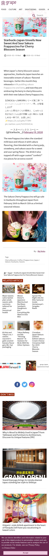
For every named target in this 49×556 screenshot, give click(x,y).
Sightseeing (30, 9)
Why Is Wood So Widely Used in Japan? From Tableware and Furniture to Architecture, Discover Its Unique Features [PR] (23, 434)
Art (20, 9)
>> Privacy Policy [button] (8, 548)
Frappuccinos (28, 260)
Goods (42, 9)
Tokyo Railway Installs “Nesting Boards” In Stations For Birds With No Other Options (23, 339)
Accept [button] (25, 553)
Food (3, 9)
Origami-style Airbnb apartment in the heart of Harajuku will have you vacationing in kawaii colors (24, 527)
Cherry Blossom (11, 260)
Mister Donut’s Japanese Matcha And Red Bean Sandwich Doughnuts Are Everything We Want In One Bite (23, 306)
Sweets (22, 262)
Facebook (17, 384)
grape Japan (9, 3)
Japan (36, 260)
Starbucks (14, 262)
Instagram (32, 384)
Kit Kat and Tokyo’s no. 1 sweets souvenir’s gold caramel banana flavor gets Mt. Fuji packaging (8, 340)
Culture (12, 9)
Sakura (7, 262)
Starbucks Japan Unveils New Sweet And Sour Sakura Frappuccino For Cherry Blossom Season (22, 45)
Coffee (20, 260)
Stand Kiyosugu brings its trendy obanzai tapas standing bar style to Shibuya (22, 481)
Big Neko (41, 251)
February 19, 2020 (33, 132)
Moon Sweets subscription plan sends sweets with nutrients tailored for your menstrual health (8, 304)
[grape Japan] (5, 273)
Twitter (24, 384)
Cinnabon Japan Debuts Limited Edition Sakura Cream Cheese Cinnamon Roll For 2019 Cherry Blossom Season (38, 342)
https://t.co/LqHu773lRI (19, 120)
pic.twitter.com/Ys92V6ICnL (19, 124)
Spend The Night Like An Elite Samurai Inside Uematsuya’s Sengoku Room (37, 302)
